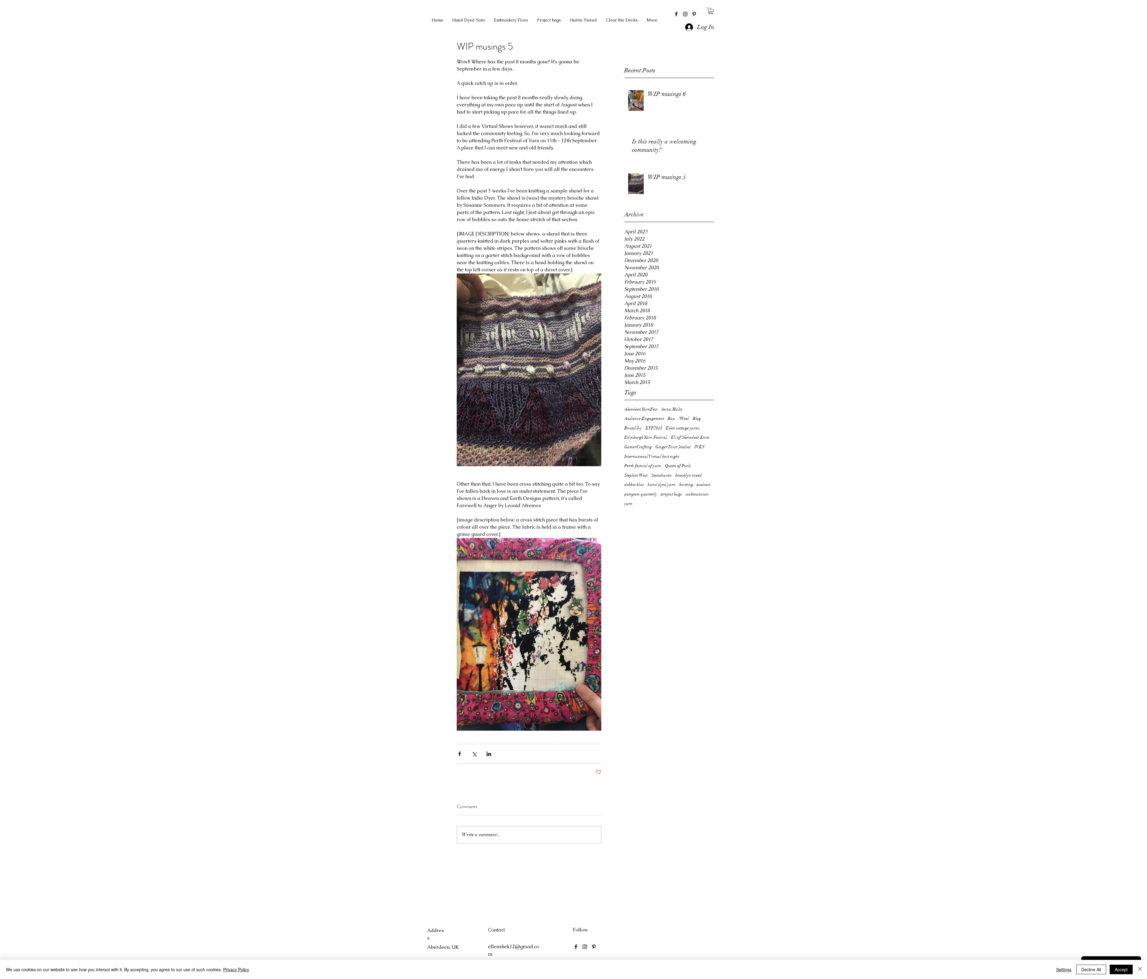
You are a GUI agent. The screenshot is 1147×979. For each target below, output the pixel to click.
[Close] (1139, 969)
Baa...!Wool (678, 418)
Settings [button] (1063, 969)
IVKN (699, 446)
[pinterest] (694, 14)
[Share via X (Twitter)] (474, 754)
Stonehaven (661, 475)
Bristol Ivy (633, 428)
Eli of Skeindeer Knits (690, 437)
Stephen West (636, 475)
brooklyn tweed (688, 475)
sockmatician (697, 494)
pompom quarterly (640, 494)
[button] (711, 10)
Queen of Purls (678, 465)
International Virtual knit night (651, 456)
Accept (1121, 969)
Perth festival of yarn (642, 465)
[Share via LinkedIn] (489, 754)
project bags (671, 494)
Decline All (1091, 969)
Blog (697, 418)
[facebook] (676, 14)
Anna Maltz (671, 409)
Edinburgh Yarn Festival (645, 437)
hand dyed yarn (662, 484)
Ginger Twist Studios (673, 446)
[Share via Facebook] (459, 754)
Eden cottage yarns (683, 428)
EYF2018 (653, 428)
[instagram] (685, 14)
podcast (703, 484)
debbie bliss (634, 484)
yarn (628, 503)
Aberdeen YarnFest (640, 409)
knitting (686, 484)
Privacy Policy (236, 969)
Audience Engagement (644, 418)
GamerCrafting (638, 446)
